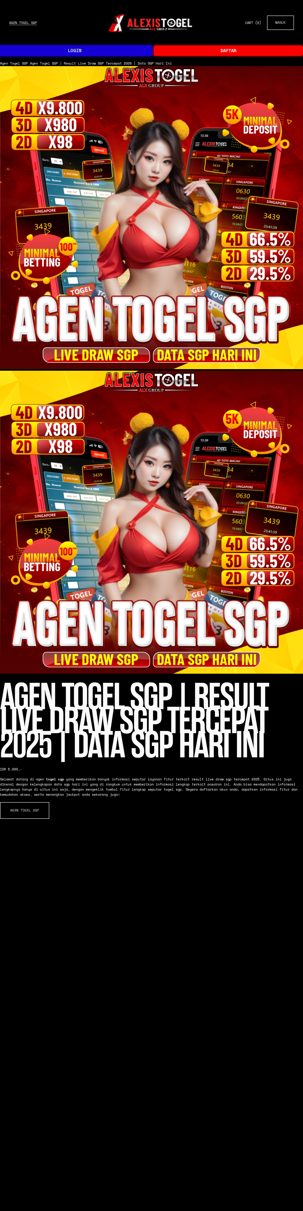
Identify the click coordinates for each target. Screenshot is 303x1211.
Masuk (280, 22)
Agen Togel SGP (23, 22)
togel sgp (55, 779)
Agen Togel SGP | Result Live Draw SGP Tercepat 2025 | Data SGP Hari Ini (101, 63)
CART (253, 22)
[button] (24, 810)
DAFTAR (228, 50)
